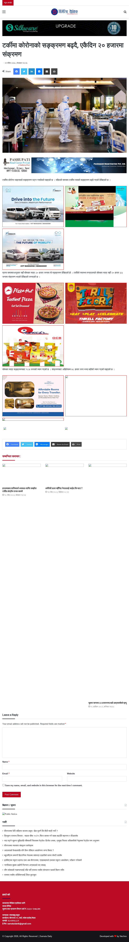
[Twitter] (24, 71)
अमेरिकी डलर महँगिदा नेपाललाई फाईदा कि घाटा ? (63, 488)
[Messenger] (39, 71)
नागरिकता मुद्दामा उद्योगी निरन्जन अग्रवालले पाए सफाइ (25, 865)
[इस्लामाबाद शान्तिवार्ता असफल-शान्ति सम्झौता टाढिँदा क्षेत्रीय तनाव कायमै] (21, 474)
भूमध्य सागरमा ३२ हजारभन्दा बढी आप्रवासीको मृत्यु (107, 703)
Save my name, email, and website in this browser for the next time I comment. (43, 785)
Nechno (123, 936)
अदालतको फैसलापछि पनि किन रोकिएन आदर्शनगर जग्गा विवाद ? (29, 850)
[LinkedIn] (31, 71)
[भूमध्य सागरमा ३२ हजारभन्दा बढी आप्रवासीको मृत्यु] (107, 582)
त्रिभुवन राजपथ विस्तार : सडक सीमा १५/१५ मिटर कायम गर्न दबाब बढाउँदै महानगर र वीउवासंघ (41, 836)
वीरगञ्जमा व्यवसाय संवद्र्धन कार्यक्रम (18, 845)
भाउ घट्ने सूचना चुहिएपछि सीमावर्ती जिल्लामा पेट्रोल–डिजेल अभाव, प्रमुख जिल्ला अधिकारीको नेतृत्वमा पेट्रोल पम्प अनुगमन (51, 841)
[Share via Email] (47, 71)
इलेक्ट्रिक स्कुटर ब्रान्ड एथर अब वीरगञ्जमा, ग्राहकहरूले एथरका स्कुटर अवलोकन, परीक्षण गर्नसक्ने (43, 860)
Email (5, 773)
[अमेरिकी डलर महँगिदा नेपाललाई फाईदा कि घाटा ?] (64, 474)
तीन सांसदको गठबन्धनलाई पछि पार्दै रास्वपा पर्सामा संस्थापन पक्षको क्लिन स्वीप (34, 870)
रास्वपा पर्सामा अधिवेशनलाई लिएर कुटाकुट (20, 875)
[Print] (54, 71)
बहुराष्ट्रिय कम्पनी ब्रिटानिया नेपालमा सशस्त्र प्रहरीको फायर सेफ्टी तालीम (33, 855)
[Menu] (4, 13)
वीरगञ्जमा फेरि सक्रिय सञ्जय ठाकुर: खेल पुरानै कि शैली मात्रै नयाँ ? (31, 831)
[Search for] (125, 13)
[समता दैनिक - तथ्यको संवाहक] (64, 12)
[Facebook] (16, 71)
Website (71, 773)
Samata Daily (46, 936)
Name (5, 762)
